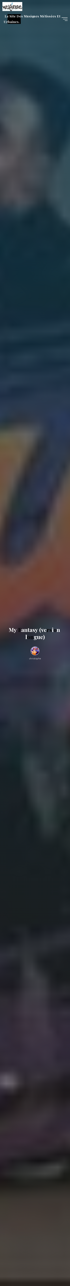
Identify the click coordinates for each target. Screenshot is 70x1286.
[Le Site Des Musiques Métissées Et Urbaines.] (12, 6)
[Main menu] (65, 19)
